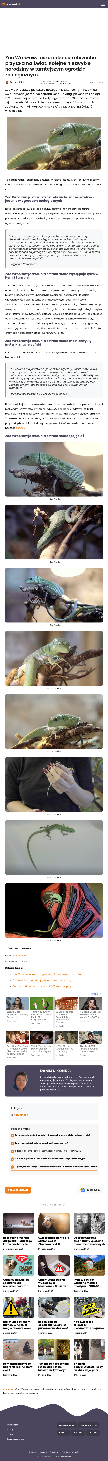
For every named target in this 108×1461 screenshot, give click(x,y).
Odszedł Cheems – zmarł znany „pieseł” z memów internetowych (48, 1151)
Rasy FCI (63, 1432)
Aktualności (21, 1114)
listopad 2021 (20, 955)
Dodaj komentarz (18, 1190)
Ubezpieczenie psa (15, 1439)
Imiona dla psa (66, 1425)
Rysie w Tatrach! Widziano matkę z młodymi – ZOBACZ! (87, 1283)
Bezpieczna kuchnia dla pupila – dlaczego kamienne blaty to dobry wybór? (52, 1135)
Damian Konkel (17, 82)
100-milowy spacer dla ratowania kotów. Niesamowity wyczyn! (53, 1367)
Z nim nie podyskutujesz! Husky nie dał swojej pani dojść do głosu (88, 1367)
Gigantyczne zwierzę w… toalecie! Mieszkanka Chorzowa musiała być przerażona (56, 1166)
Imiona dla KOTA (88, 1425)
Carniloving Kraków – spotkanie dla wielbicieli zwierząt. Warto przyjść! (50, 1158)
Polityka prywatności (70, 1452)
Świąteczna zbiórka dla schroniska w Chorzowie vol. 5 (42, 1143)
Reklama (43, 1452)
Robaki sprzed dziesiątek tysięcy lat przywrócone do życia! (53, 1325)
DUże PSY (93, 1432)
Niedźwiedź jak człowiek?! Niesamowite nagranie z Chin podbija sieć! (89, 1325)
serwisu (20, 428)
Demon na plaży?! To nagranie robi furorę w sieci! (18, 1367)
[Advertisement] (54, 30)
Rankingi (10, 1434)
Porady (10, 1429)
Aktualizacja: (56, 83)
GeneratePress (65, 1457)
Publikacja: (55, 81)
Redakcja (33, 1452)
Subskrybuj (93, 1190)
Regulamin (54, 1452)
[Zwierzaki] (10, 4)
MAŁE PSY (78, 1432)
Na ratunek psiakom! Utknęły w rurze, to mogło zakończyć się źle (17, 1325)
